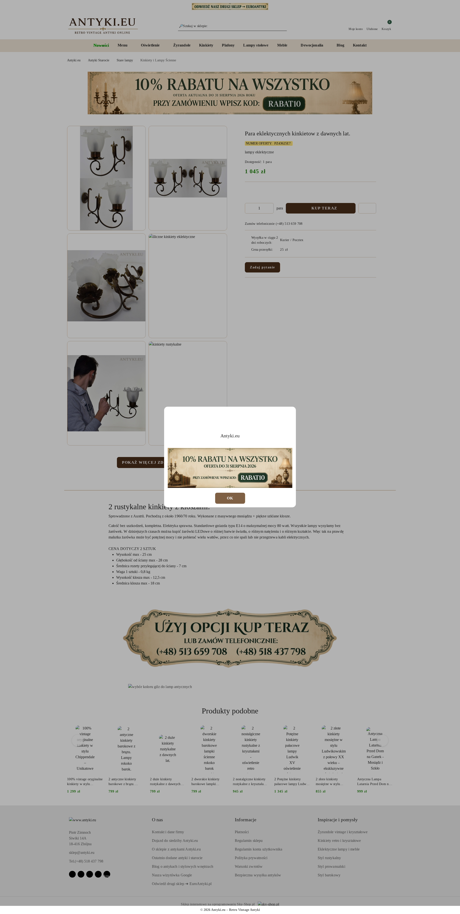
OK (230, 498)
